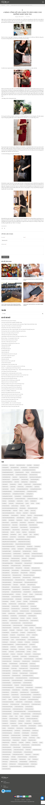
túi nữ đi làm (27, 646)
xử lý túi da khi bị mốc (6, 768)
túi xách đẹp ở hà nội (23, 663)
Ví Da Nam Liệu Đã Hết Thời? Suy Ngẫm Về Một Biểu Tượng (11, 322)
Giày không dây (19, 520)
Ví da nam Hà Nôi (14, 725)
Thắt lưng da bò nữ (18, 563)
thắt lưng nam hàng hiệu (18, 582)
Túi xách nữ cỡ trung (19, 687)
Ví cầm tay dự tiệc (19, 701)
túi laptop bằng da (6, 632)
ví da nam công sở (6, 725)
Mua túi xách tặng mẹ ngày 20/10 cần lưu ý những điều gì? (11, 387)
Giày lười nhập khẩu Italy (34, 527)
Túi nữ (12, 639)
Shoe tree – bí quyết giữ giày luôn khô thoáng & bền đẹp (11, 367)
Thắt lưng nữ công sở (31, 584)
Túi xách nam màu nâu (27, 682)
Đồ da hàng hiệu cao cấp (32, 508)
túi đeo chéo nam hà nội (7, 627)
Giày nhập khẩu (13, 534)
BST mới (27, 472)
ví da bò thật (5, 718)
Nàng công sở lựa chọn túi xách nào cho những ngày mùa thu (23, 13)
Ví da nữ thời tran (34, 735)
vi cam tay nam (37, 701)
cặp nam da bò (5, 486)
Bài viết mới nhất (5, 317)
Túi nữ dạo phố (32, 644)
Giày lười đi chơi (31, 522)
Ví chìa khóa (5, 716)
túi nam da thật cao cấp (15, 637)
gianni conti (33, 510)
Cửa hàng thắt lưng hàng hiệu (8, 498)
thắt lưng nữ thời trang (6, 589)
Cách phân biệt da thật (6, 477)
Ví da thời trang (31, 737)
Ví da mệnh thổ (5, 723)
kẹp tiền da (36, 534)
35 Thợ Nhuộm (5, 465)
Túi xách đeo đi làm (35, 661)
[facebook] (2, 228)
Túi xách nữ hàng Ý (6, 694)
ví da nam (20, 723)
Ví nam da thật (35, 754)
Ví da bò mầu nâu (35, 716)
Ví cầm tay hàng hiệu (28, 701)
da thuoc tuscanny (15, 505)
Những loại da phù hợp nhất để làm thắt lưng (9, 378)
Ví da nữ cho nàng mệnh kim (7, 730)
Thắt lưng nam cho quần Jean (29, 575)
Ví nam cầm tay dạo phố (7, 747)
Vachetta (10, 699)
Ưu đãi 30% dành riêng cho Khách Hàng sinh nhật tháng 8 (11, 397)
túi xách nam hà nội (6, 680)
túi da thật (35, 618)
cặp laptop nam (13, 484)
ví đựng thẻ (24, 740)
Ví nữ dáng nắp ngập (23, 761)
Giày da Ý (35, 517)
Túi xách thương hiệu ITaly (26, 697)
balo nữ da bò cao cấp (20, 465)
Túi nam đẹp (32, 637)
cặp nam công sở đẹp (37, 484)
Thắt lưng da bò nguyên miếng (8, 563)
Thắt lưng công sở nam (15, 558)
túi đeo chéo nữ (16, 627)
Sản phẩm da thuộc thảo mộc (37, 553)
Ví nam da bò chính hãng (7, 752)
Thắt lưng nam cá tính (6, 575)
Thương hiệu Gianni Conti (37, 591)
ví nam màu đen (14, 759)
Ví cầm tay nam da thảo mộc (7, 706)
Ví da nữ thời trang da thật (16, 737)
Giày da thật (29, 517)
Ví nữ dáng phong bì (33, 761)
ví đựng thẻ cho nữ (6, 742)
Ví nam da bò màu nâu (6, 754)
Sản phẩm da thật (26, 553)
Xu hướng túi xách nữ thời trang (29, 766)
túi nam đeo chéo (25, 637)
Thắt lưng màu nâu (24, 572)
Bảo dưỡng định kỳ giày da (6, 348)
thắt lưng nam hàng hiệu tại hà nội (31, 582)
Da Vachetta (22, 505)
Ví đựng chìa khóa (16, 740)
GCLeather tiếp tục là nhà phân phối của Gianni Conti (10, 343)
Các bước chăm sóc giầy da (6, 362)
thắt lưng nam (32, 572)
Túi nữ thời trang (13, 649)
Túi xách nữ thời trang (6, 697)
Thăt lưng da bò (31, 558)
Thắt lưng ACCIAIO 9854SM (6, 345)
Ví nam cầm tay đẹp (16, 747)
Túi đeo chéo (5, 620)
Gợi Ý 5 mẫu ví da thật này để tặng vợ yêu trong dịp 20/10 (11, 385)
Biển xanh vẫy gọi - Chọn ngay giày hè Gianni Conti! (10, 338)
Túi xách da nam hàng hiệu (28, 658)
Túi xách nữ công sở (29, 687)
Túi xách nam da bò (33, 673)
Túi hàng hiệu (12, 630)
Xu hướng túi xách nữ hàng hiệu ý (15, 766)
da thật (32, 503)
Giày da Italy (23, 515)
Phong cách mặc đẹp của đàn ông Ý (9, 546)
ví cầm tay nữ (16, 713)
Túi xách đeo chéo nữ (26, 661)
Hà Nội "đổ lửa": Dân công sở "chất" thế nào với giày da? (11, 327)
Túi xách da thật (38, 658)
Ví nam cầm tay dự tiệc (27, 747)
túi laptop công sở (15, 632)
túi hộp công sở (19, 630)
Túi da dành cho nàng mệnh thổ (29, 596)
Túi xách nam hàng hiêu (29, 680)
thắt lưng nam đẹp (36, 577)
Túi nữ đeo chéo (5, 646)
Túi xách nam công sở (23, 673)
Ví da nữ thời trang (6, 737)
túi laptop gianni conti (31, 632)
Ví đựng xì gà (14, 742)
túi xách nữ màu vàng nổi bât (26, 694)
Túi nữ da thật (27, 642)
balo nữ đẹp (29, 465)
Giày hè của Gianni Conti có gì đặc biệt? (8, 360)
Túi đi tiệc (31, 627)
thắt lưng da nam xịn (26, 565)
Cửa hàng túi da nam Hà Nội (20, 498)
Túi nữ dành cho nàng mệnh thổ (21, 644)
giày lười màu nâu (14, 527)
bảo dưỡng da (36, 465)
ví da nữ (4, 728)
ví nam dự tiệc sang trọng (22, 756)
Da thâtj (38, 503)
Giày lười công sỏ (5, 522)
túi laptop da (23, 632)
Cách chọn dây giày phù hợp (6, 357)
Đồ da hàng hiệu (22, 508)
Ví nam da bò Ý (28, 754)
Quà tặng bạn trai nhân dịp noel (31, 548)
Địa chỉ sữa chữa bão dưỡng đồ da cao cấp (10, 508)
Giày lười (26, 520)
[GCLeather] (5, 2)
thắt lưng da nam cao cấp (15, 565)
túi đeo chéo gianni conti (24, 620)
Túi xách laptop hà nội (6, 673)
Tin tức (8, 5)
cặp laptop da (5, 484)
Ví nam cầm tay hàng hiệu (7, 749)
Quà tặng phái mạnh (16, 551)
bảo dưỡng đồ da (5, 467)
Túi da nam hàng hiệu (34, 608)
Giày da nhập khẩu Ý (20, 517)
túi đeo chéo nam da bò (6, 625)
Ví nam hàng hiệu (5, 759)
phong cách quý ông (20, 546)
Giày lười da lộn (23, 522)
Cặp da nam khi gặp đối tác (7, 481)
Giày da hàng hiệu (6, 515)
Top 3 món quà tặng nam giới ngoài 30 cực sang (9, 399)
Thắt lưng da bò (5, 560)
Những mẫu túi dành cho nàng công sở (22, 539)
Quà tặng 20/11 (20, 548)
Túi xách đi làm (32, 663)
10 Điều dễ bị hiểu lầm (5, 359)
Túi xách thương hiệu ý (36, 697)
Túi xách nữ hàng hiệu (34, 692)
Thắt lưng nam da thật (26, 577)
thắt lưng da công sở (28, 563)
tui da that (22, 618)
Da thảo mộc (11, 503)
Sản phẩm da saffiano (17, 553)
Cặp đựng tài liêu (24, 481)
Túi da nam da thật (15, 606)
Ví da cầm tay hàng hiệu (14, 718)
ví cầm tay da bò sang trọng (33, 699)
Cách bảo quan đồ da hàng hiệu (8, 474)
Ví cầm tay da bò (22, 699)
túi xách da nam (23, 656)
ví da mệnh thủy (13, 723)
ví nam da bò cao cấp (37, 749)
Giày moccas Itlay (5, 532)
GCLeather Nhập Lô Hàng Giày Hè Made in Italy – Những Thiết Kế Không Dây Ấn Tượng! (16, 369)
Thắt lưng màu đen (15, 572)
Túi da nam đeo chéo (24, 606)
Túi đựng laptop (38, 627)
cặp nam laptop (20, 486)
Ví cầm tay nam (5, 704)
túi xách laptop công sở (34, 668)
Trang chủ (3, 5)
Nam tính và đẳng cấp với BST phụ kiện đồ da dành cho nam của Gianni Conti (14, 374)
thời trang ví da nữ (6, 591)
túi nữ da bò (20, 642)
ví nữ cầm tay (35, 759)
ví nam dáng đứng (6, 756)
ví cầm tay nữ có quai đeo (25, 713)
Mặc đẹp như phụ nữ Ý (31, 536)
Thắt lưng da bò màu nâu (26, 560)
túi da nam (4, 603)
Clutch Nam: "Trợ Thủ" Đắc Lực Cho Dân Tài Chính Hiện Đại (11, 325)
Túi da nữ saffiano (5, 618)
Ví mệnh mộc (35, 742)
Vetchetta (15, 699)
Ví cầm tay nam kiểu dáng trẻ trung (34, 711)
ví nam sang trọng (22, 759)
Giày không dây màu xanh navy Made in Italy (9, 364)
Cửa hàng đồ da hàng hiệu (7, 491)
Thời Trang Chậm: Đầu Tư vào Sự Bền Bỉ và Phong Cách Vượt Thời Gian (13, 331)
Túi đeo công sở (24, 627)
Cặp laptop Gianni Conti (5, 346)
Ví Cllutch (11, 716)
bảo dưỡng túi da (24, 467)
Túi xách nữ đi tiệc (15, 692)
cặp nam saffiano (29, 486)
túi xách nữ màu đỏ (15, 694)
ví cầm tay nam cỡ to (25, 704)
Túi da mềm (25, 601)
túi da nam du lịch (6, 608)
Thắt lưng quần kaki (26, 589)
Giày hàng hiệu (11, 520)
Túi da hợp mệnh (5, 601)
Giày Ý (20, 534)
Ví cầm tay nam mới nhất (7, 713)
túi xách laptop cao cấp (23, 668)
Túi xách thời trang (16, 697)
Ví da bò (21, 716)
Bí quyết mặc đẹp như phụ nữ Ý (8, 472)
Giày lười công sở (14, 522)
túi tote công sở (21, 649)
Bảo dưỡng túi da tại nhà (34, 467)
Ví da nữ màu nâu (5, 735)
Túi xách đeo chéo (17, 661)
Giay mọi (12, 532)
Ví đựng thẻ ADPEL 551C (5, 350)
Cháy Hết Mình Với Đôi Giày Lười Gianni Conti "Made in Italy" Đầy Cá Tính (13, 336)
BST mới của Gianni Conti (36, 472)
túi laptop (39, 630)
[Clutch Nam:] (33, 292)
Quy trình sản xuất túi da (7, 553)
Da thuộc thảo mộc (6, 505)
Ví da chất (22, 718)
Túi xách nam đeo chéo (16, 675)
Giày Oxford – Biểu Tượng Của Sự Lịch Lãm (8, 341)
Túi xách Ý (4, 699)
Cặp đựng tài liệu (33, 481)
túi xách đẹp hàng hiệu (13, 663)
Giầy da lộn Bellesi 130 (5, 352)
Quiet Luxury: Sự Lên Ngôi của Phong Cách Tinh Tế (10, 332)
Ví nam (41, 742)
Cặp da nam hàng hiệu (34, 479)
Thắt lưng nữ (23, 584)
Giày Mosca (24, 532)
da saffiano (4, 503)
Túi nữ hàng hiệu (5, 649)
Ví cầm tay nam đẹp (29, 706)
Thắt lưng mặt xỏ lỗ (6, 572)
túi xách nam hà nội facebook (17, 680)
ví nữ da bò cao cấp (13, 761)
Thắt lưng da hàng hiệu (38, 563)
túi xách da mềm (15, 656)
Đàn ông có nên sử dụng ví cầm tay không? (8, 401)
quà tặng (13, 548)
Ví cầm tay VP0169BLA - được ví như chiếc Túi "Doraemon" (11, 402)
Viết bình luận (3, 244)
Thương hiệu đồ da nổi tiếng (16, 591)
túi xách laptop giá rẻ (16, 670)
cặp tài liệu (37, 486)
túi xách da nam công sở (7, 658)
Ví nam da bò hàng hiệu (18, 752)
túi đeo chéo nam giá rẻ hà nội (30, 625)
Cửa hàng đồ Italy (18, 496)
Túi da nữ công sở (20, 613)
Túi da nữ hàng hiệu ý (32, 615)
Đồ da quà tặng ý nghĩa (7, 510)
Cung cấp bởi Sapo (31, 801)
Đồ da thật (15, 510)
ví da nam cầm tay (28, 723)
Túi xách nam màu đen (17, 682)
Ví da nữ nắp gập (26, 735)
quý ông (35, 551)
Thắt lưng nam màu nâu (7, 584)
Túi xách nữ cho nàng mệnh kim (26, 685)
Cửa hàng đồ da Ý (30, 493)
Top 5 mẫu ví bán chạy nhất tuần (8, 594)
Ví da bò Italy (27, 716)
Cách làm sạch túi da (33, 474)
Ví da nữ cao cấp (20, 728)
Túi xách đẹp (5, 663)
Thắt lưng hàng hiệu (15, 570)
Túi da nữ (4, 613)
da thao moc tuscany (19, 503)
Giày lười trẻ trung (25, 529)
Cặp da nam (15, 477)
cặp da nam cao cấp (23, 477)
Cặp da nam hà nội (25, 479)
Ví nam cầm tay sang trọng (18, 749)
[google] (4, 228)
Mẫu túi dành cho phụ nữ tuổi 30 (8, 539)
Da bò (41, 498)
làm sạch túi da (13, 536)
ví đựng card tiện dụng (6, 740)
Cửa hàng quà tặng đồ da (27, 496)
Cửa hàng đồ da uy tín (6, 493)
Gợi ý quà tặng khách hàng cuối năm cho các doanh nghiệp (11, 388)
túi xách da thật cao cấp (7, 661)
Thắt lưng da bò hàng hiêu (15, 560)
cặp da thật (17, 481)
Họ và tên (3, 237)
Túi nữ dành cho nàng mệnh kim (8, 644)
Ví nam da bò (28, 749)
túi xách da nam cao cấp (33, 656)
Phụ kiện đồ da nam (6, 548)
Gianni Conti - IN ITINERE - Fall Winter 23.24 (8, 390)
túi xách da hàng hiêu (6, 656)
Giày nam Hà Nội (32, 532)
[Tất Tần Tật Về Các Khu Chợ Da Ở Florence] (11, 270)
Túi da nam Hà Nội (25, 608)
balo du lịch (12, 465)
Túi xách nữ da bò (38, 687)
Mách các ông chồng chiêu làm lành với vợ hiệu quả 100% (11, 395)
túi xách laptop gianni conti (27, 670)
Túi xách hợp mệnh (6, 668)
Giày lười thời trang (16, 529)
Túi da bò (31, 594)
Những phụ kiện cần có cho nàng (24, 541)
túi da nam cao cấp (12, 603)
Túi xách (34, 651)
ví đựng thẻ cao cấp (31, 740)
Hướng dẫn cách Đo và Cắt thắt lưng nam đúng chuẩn (10, 380)
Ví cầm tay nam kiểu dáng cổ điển (19, 711)
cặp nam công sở (27, 484)
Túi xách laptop (14, 668)
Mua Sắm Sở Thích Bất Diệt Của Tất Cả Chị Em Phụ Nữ (10, 392)
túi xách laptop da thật (6, 670)
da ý (28, 505)
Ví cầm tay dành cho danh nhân (8, 701)
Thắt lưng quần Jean (16, 589)
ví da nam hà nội (23, 725)
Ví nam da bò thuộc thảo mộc (18, 754)
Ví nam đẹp (13, 756)
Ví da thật (24, 737)
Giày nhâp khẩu (5, 534)
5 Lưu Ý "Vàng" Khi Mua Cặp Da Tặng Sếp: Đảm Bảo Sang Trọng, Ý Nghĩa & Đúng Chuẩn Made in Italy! (19, 324)
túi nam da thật (5, 637)
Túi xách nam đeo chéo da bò (28, 675)
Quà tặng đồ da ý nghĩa (7, 551)
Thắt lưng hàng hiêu (6, 570)
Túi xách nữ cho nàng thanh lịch (8, 687)
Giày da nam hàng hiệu (38, 515)
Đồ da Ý (21, 510)
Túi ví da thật (11, 651)
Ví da (16, 716)
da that (27, 503)
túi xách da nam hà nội (18, 658)
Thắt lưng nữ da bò (6, 587)
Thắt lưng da (24, 558)
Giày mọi (18, 532)
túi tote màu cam (36, 649)
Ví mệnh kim (28, 742)
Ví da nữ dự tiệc (35, 730)
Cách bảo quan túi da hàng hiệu (21, 474)
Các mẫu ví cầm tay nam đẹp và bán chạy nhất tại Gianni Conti (12, 404)
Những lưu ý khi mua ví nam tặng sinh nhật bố (9, 381)
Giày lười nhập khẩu (24, 527)
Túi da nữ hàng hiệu (22, 615)
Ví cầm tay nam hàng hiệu (7, 711)
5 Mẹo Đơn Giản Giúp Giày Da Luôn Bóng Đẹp (9, 334)
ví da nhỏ (40, 725)
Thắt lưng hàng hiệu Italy (25, 570)
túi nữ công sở (12, 642)
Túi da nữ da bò (28, 613)
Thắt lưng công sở (6, 558)
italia (30, 534)
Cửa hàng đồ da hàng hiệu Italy (19, 491)
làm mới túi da (5, 536)
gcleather (26, 510)
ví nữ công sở (5, 761)
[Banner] (22, 434)
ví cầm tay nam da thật (19, 706)
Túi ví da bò (4, 651)
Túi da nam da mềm (6, 606)
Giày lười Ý (33, 529)
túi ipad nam (32, 630)
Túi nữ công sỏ (5, 642)
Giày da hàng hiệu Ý (14, 515)
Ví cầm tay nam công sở (36, 704)
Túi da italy (19, 601)
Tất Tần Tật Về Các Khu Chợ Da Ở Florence (9, 279)
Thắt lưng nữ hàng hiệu (15, 587)
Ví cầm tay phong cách (37, 713)
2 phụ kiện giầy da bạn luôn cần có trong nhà (9, 353)
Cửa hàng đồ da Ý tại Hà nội (7, 496)
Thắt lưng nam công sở (6, 577)
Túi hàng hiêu (5, 630)
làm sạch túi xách (21, 536)
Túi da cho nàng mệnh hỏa (16, 596)
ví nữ (29, 759)
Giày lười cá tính (33, 520)
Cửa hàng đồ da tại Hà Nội (31, 491)
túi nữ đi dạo (20, 646)
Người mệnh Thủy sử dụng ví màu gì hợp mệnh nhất (10, 406)
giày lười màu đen (6, 527)
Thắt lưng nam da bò (16, 577)
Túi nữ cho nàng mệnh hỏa (20, 639)
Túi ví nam (28, 651)
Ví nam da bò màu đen (28, 752)
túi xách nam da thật (6, 675)
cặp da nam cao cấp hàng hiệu (35, 477)
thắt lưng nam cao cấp (17, 575)
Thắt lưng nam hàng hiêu (7, 582)
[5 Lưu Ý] (11, 292)
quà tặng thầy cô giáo (27, 551)
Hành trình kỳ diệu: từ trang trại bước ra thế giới (9, 339)
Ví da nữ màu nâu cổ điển (15, 735)
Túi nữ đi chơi (13, 646)
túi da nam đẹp (33, 606)
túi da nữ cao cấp (11, 613)
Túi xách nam (15, 673)
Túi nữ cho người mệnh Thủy (32, 639)
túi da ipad (12, 601)
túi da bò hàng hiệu (6, 596)
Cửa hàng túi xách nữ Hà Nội (32, 498)
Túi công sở (25, 594)
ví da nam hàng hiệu (32, 725)
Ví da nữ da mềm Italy (26, 730)
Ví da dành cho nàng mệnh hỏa (32, 718)
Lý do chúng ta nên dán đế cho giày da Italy (8, 371)
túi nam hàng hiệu (6, 639)
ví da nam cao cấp (37, 723)
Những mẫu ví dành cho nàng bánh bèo (9, 541)
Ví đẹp (38, 737)
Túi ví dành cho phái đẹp (20, 651)
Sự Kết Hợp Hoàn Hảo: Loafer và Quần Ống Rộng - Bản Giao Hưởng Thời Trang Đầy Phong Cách (18, 329)
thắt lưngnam (34, 589)
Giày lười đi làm (39, 522)
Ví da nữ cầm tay (11, 728)
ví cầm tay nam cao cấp (15, 704)
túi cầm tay (18, 594)
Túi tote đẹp (29, 649)
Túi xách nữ (17, 685)
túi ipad (26, 630)
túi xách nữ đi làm (6, 692)
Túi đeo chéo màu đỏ (34, 620)
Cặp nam (20, 484)
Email (24, 237)
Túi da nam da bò (31, 603)
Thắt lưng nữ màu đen (26, 587)
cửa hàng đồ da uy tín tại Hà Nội (18, 493)
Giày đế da (4, 520)
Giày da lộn (30, 515)
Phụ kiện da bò (29, 546)
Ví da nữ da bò (17, 730)
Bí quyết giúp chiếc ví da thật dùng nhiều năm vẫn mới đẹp (11, 373)
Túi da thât (28, 618)
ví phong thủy (5, 766)
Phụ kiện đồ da (37, 546)
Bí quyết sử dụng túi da (19, 472)
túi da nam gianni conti (15, 608)
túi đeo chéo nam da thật (17, 625)
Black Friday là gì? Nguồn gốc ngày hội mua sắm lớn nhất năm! (12, 376)
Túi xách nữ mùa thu (37, 694)
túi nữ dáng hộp (35, 642)
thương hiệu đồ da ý (27, 591)
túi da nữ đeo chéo (37, 613)
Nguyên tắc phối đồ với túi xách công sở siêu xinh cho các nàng (12, 394)
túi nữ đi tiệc (34, 646)
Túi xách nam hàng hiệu (6, 682)
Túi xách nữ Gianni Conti (24, 692)
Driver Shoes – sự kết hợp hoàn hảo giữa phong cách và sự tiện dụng (13, 366)
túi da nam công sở (22, 603)
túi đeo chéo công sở (13, 620)
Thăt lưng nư (15, 584)
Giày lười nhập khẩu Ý (6, 529)
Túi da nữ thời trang (14, 618)
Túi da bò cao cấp (38, 594)
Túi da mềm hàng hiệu (33, 601)
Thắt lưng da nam (5, 565)
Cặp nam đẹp (13, 486)
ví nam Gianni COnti (32, 756)
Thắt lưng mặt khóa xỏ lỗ (36, 570)
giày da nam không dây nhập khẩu (8, 517)
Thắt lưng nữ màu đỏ (35, 587)
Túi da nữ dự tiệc (13, 615)
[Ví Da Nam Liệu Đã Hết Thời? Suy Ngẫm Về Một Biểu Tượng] (33, 270)
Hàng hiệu (25, 534)
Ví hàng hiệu (21, 742)
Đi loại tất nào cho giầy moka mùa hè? (8, 355)
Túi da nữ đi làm (5, 615)
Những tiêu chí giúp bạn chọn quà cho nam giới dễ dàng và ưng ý (12, 383)
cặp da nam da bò (15, 479)
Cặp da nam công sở (6, 479)
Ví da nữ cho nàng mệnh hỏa (30, 728)
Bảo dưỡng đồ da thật (14, 467)
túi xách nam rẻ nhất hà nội (7, 685)
